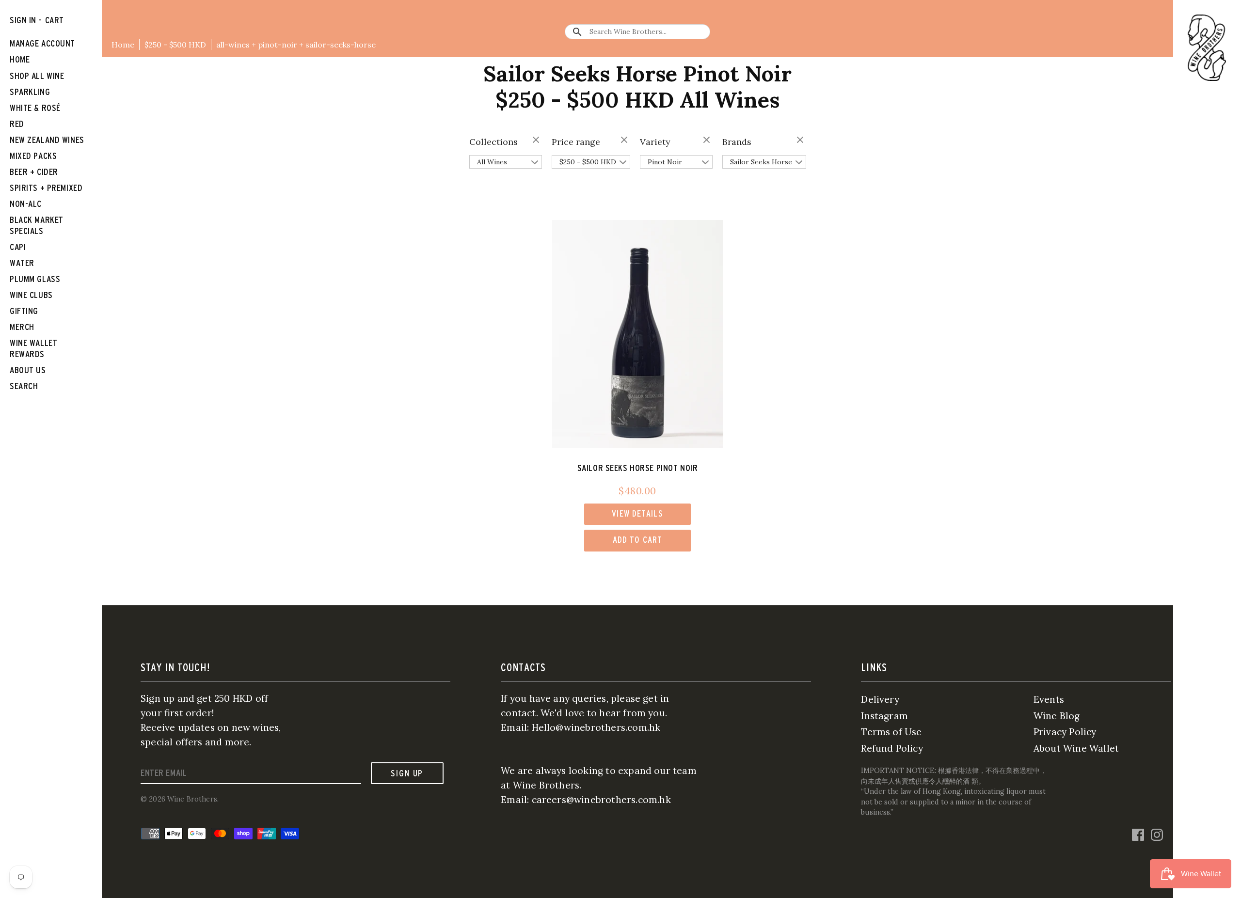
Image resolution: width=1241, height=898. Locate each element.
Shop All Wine (37, 76)
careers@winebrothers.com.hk (601, 799)
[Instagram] (1157, 834)
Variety (655, 141)
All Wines (492, 162)
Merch (22, 327)
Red (17, 124)
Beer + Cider (34, 172)
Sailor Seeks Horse (761, 162)
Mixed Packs (33, 156)
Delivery (880, 699)
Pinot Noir (665, 162)
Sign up (407, 773)
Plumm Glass (35, 279)
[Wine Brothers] (1207, 48)
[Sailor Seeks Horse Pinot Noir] (637, 334)
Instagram (884, 716)
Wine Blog (1057, 716)
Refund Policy (892, 748)
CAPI (18, 247)
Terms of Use (891, 732)
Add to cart (637, 540)
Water (22, 263)
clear (537, 140)
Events (1049, 699)
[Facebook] (1138, 834)
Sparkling (30, 92)
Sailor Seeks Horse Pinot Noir (637, 468)
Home (122, 44)
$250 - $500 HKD (175, 44)
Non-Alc (26, 204)
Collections (493, 141)
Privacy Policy (1065, 732)
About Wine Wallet (1076, 748)
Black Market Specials (37, 225)
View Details (637, 513)
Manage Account (42, 43)
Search (24, 386)
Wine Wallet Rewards (33, 348)
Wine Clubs (31, 295)
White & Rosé (35, 108)
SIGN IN (23, 20)
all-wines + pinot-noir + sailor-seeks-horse (296, 44)
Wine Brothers (192, 799)
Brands (736, 141)
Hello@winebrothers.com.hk (596, 727)
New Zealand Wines (47, 140)
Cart (54, 20)
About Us (28, 370)
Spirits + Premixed (46, 188)
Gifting (24, 311)
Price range (576, 141)
